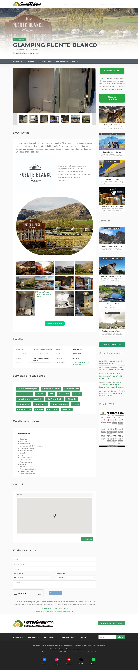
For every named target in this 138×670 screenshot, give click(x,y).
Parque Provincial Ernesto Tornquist (114, 246)
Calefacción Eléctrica (55, 399)
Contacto (83, 637)
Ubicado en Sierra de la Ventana (27, 50)
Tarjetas (80, 362)
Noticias (114, 4)
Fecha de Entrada (18, 573)
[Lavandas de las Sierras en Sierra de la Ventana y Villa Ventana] (112, 145)
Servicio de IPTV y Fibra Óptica (112, 207)
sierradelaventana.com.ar (80, 649)
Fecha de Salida (60, 573)
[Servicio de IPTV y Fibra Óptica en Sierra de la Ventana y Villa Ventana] (112, 199)
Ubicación (75, 61)
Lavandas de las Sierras (112, 152)
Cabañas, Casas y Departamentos (43, 349)
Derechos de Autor (33, 637)
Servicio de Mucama (72, 389)
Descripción (30, 61)
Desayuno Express (25, 409)
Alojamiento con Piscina (51, 389)
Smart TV (40, 409)
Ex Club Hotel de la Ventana (112, 331)
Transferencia (76, 364)
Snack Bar (41, 394)
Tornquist (68, 649)
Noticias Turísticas (112, 98)
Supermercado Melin (112, 179)
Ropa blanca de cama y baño (28, 389)
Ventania (61, 649)
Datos (123, 4)
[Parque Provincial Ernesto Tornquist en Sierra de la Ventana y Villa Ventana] (112, 239)
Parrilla (76, 404)
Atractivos (90, 4)
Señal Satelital (64, 394)
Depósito (86, 362)
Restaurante (67, 409)
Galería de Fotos (18, 61)
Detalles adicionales (62, 61)
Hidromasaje (53, 409)
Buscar (121, 637)
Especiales (103, 4)
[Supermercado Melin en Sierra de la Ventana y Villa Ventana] (112, 172)
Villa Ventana (69, 611)
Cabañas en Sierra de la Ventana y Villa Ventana (54, 608)
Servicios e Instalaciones (45, 61)
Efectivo (74, 362)
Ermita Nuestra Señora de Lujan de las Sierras (118, 277)
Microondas (72, 399)
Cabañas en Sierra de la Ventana (111, 623)
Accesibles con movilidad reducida (30, 399)
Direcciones (88, 539)
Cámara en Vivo (112, 70)
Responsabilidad (49, 637)
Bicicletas (78, 394)
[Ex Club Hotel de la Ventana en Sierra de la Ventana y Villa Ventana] (112, 324)
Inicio (65, 4)
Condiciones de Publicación (68, 637)
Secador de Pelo (41, 404)
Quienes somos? (18, 637)
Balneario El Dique (112, 304)
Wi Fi (52, 394)
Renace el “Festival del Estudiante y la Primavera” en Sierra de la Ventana (111, 376)
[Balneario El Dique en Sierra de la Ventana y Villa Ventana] (112, 297)
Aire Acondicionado (25, 394)
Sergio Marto (104, 361)
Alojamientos (76, 4)
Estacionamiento (24, 404)
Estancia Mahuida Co (112, 125)
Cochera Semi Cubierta (60, 404)
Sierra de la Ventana (58, 611)
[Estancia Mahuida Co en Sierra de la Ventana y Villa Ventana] (112, 118)
